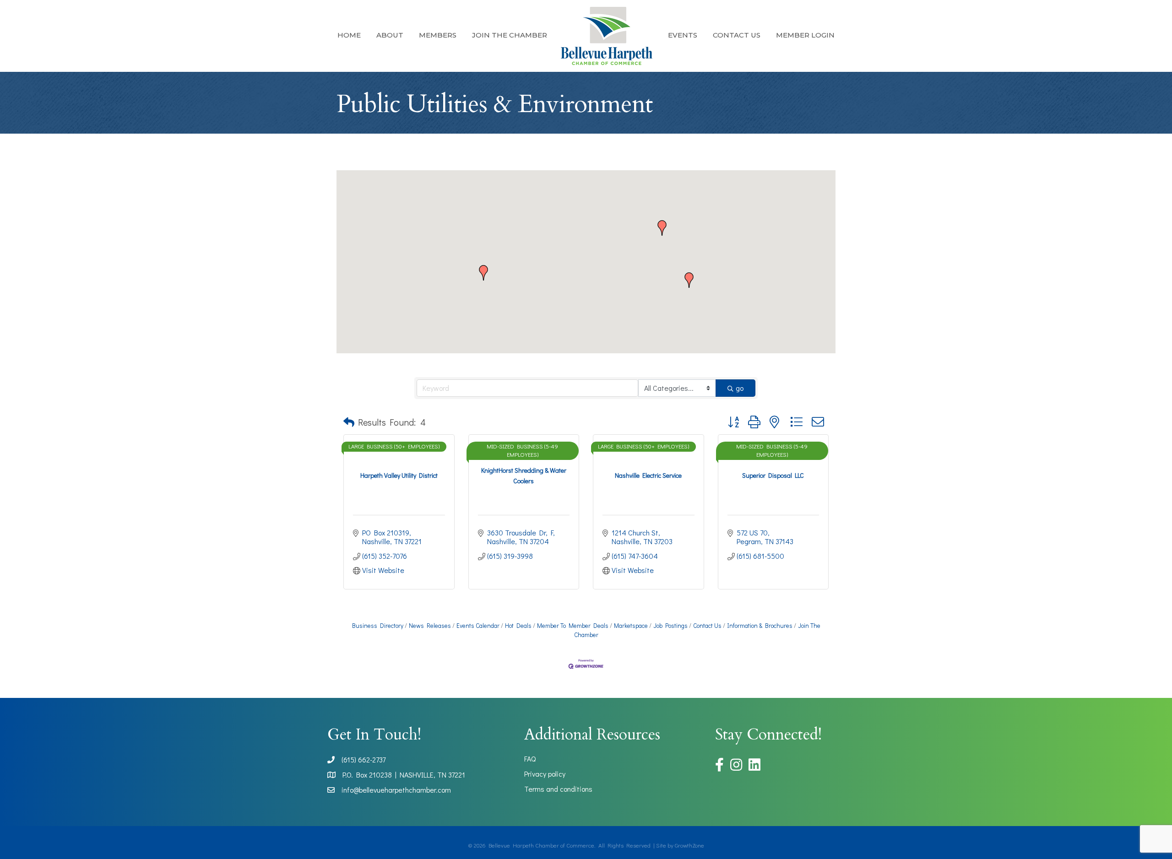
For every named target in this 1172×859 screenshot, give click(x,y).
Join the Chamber (509, 35)
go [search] (739, 388)
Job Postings (670, 625)
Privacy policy (544, 773)
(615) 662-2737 (363, 759)
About (389, 35)
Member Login (805, 35)
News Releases (430, 625)
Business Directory (377, 625)
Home (349, 35)
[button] (662, 228)
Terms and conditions (558, 789)
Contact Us (736, 35)
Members (437, 35)
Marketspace (631, 625)
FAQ (530, 758)
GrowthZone (689, 845)
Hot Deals (518, 625)
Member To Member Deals (572, 625)
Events (682, 35)
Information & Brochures (759, 625)
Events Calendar (477, 625)
